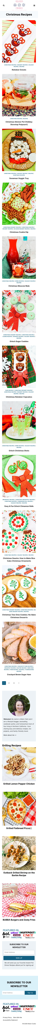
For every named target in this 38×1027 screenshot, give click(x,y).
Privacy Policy (7, 1017)
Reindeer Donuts (19, 70)
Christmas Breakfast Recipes (25, 499)
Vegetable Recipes (19, 175)
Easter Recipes (21, 668)
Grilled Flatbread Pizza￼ (19, 828)
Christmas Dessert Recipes (12, 227)
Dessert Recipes (22, 65)
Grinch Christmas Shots (19, 451)
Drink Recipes (19, 281)
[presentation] (19, 41)
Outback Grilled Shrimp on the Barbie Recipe (19, 874)
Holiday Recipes (22, 173)
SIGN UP (19, 958)
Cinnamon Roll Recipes (25, 501)
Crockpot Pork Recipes (25, 666)
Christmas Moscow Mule (19, 286)
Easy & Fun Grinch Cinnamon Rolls (19, 506)
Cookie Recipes (7, 336)
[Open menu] (34, 5)
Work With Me (17, 1017)
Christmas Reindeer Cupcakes (19, 397)
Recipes (22, 66)
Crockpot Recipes (10, 668)
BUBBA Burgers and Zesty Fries (19, 920)
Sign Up (30, 993)
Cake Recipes (9, 390)
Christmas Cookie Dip (19, 232)
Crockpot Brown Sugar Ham (19, 674)
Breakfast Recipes (8, 499)
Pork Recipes (14, 669)
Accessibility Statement (10, 1020)
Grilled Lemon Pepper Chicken (19, 783)
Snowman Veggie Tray (19, 178)
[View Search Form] (3, 5)
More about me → (10, 735)
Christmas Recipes (10, 65)
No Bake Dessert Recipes (22, 229)
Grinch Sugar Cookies (19, 341)
